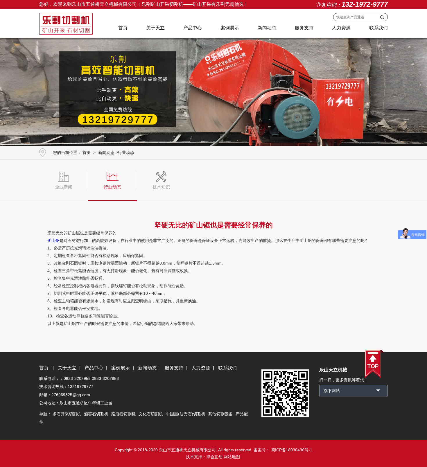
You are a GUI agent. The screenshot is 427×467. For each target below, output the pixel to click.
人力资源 (341, 27)
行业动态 (126, 152)
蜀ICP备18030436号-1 (291, 450)
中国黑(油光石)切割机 (185, 414)
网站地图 (232, 457)
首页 (123, 27)
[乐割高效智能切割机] (213, 90)
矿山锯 (53, 240)
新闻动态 (267, 27)
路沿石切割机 (123, 414)
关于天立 (155, 27)
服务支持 (304, 27)
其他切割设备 (220, 414)
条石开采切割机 (67, 414)
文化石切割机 (151, 414)
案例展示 (229, 27)
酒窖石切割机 (96, 414)
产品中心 (192, 27)
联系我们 (378, 27)
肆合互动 (214, 457)
